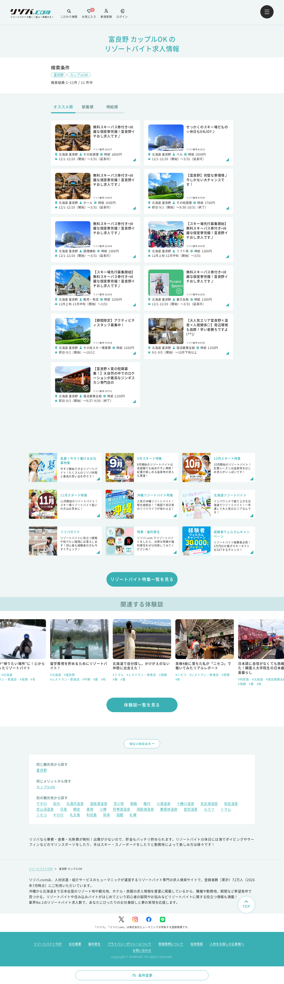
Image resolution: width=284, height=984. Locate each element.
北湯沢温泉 (75, 804)
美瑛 (90, 809)
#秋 (103, 679)
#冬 (33, 679)
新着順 (88, 106)
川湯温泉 (164, 804)
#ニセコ (180, 675)
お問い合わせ (142, 950)
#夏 (95, 679)
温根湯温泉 (98, 804)
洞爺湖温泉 (145, 809)
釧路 (133, 804)
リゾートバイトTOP (41, 868)
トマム (226, 809)
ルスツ (209, 809)
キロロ (58, 815)
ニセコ (41, 815)
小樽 (103, 809)
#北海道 (6, 675)
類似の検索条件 (140, 744)
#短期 (226, 675)
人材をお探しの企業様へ (227, 944)
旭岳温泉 (231, 804)
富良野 (59, 74)
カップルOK (79, 74)
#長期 (24, 679)
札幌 (133, 815)
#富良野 (69, 675)
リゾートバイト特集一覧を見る (142, 579)
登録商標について (170, 944)
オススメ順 (63, 106)
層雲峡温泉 (169, 809)
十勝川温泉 (185, 804)
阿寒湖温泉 (121, 809)
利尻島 (91, 815)
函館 (119, 815)
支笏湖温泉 (209, 804)
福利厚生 (94, 944)
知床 (106, 815)
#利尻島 (243, 679)
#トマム (118, 675)
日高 (63, 809)
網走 (76, 809)
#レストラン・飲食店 (65, 679)
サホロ (41, 804)
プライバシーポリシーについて (129, 944)
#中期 (86, 679)
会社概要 (75, 944)
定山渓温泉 (45, 809)
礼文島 (75, 815)
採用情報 (196, 944)
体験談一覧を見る (142, 705)
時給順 (112, 106)
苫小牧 (119, 804)
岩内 (56, 804)
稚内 (147, 804)
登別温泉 (191, 809)
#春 (115, 679)
